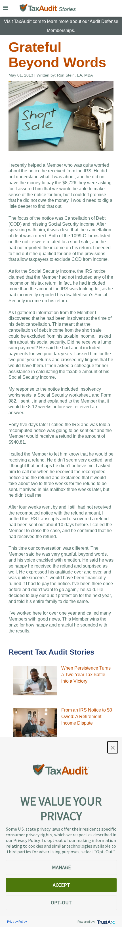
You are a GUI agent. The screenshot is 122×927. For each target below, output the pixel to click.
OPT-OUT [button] (61, 902)
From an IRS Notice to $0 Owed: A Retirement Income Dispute (86, 716)
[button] (112, 747)
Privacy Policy (17, 921)
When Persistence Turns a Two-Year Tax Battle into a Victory (86, 674)
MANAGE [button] (61, 867)
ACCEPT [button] (61, 885)
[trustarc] (105, 921)
